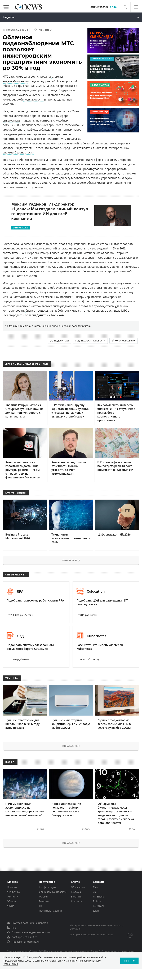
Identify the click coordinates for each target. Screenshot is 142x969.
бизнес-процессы (37, 310)
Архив (10, 906)
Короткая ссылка (125, 340)
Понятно (129, 960)
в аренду (128, 288)
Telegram (98, 906)
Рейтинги (12, 896)
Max (95, 887)
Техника (44, 901)
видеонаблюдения (64, 253)
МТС (63, 139)
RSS (14, 927)
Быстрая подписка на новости (30, 923)
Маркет (43, 896)
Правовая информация (25, 941)
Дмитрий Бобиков (50, 315)
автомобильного (14, 129)
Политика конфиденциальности (31, 932)
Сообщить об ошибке (24, 937)
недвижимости (33, 99)
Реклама (76, 891)
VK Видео (98, 896)
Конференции (47, 887)
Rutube (97, 901)
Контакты (76, 901)
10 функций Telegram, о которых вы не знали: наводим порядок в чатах (48, 326)
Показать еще (71, 560)
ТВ (40, 906)
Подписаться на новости (90, 340)
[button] (125, 7)
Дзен (96, 910)
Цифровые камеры (38, 253)
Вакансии (76, 896)
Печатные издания (50, 910)
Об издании (78, 887)
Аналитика (13, 891)
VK (94, 891)
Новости (12, 887)
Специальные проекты (52, 891)
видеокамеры (12, 120)
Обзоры (11, 901)
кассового (79, 183)
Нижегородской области (19, 315)
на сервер (87, 258)
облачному (66, 283)
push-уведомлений (65, 306)
